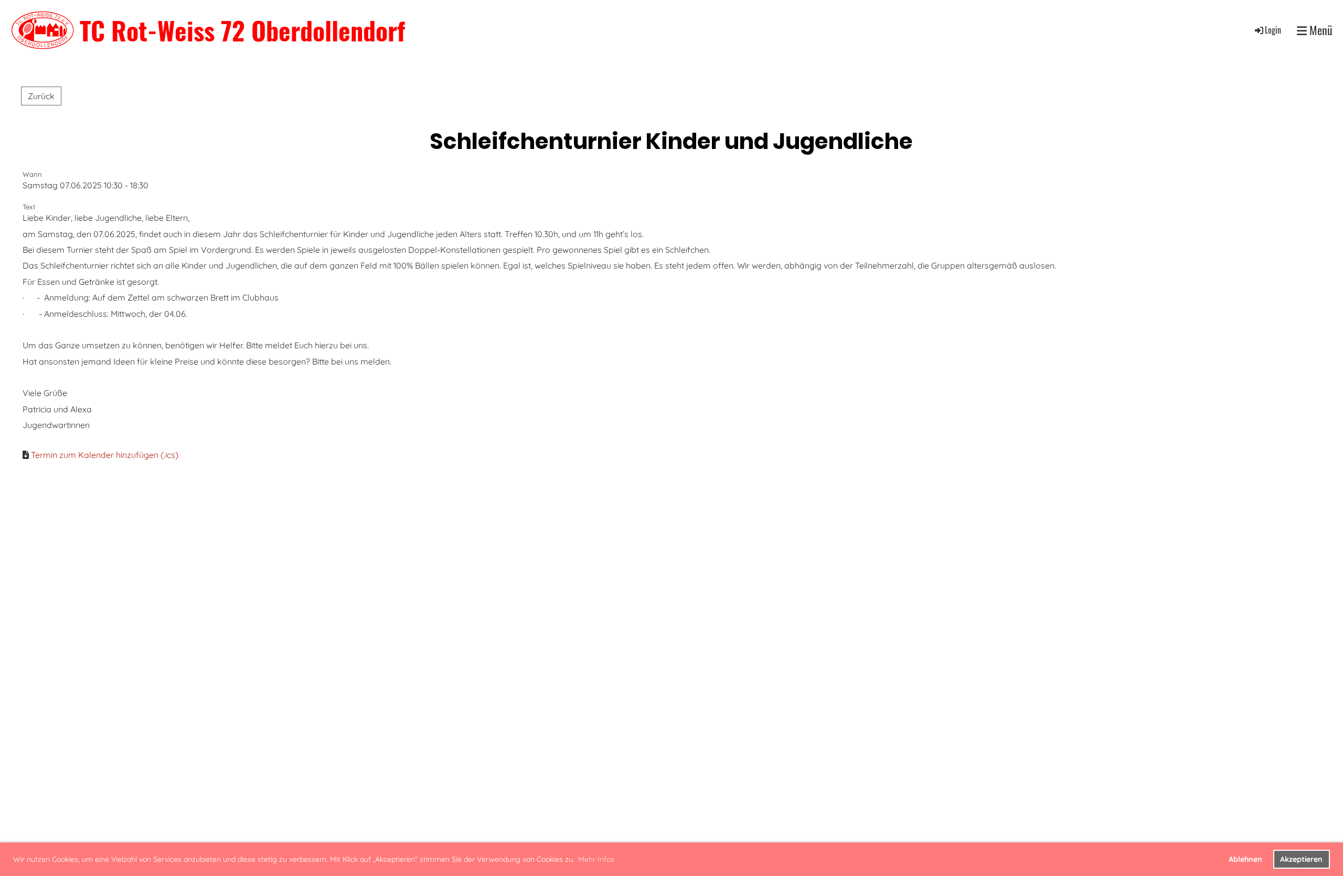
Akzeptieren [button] (1301, 859)
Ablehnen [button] (1245, 859)
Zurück (41, 96)
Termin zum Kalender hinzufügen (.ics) (104, 455)
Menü (1320, 30)
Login (1273, 30)
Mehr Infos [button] (596, 859)
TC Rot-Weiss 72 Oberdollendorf (242, 30)
